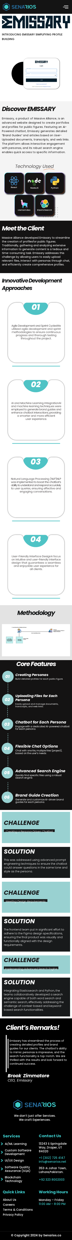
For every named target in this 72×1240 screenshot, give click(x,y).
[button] (66, 7)
